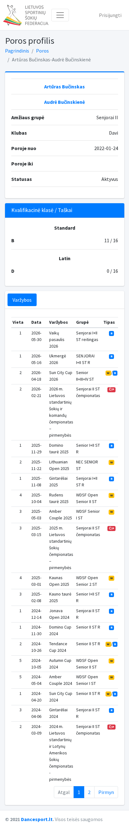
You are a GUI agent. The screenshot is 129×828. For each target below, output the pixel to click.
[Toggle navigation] (60, 15)
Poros (42, 51)
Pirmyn (106, 792)
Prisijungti (110, 15)
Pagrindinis (17, 51)
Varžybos (22, 300)
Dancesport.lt (37, 819)
